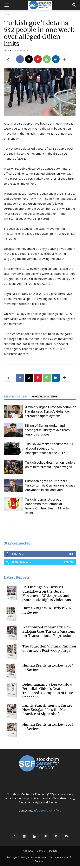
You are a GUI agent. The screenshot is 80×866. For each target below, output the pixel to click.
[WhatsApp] (47, 59)
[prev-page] (6, 522)
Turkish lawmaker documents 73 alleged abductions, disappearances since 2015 (49, 448)
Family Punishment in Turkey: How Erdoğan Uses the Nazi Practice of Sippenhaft (47, 709)
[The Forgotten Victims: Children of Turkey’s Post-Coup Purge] (11, 652)
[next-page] (12, 522)
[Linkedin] (56, 59)
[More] (65, 59)
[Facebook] (20, 59)
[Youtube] (66, 836)
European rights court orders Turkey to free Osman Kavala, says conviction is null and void (50, 485)
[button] (6, 5)
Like (71, 554)
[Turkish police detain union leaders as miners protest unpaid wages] (13, 467)
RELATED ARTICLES (16, 396)
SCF (9, 50)
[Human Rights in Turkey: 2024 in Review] (11, 671)
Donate (53, 850)
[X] (29, 59)
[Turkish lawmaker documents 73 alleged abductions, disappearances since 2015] (13, 448)
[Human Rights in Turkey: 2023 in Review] (11, 730)
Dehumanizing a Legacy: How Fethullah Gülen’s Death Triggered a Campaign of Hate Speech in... (47, 690)
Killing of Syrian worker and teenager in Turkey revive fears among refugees (47, 430)
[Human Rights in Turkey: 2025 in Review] (11, 613)
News (7, 14)
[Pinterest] (38, 59)
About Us (28, 850)
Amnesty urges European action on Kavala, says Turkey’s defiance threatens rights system (50, 411)
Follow (68, 562)
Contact (41, 850)
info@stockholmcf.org (47, 810)
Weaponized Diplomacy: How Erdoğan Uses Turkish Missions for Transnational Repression (48, 631)
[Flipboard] (24, 836)
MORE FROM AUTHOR (44, 396)
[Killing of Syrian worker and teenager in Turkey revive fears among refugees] (13, 430)
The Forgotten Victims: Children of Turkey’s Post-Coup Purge (49, 648)
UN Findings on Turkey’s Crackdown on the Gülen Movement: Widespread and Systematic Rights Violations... (47, 593)
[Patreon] (45, 836)
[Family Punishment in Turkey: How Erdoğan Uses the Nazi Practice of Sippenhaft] (11, 711)
